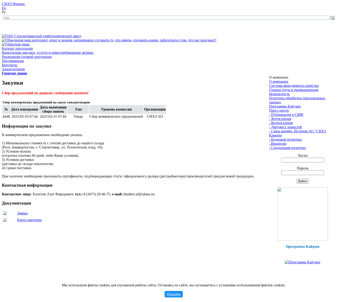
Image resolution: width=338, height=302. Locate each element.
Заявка (22, 213)
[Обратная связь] (15, 44)
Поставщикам (13, 61)
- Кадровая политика (285, 139)
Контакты (9, 65)
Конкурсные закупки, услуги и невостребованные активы (47, 52)
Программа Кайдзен (285, 106)
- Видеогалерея (281, 123)
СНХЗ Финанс (13, 4)
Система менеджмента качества (294, 86)
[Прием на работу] (302, 240)
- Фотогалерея (280, 119)
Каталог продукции (17, 48)
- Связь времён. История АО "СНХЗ (297, 131)
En (4, 8)
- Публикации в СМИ (286, 115)
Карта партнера (29, 220)
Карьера (275, 135)
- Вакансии (277, 143)
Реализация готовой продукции (27, 57)
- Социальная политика (287, 148)
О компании (278, 81)
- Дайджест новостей (285, 127)
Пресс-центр (279, 110)
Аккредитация (13, 69)
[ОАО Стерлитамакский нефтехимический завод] (41, 36)
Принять (173, 294)
